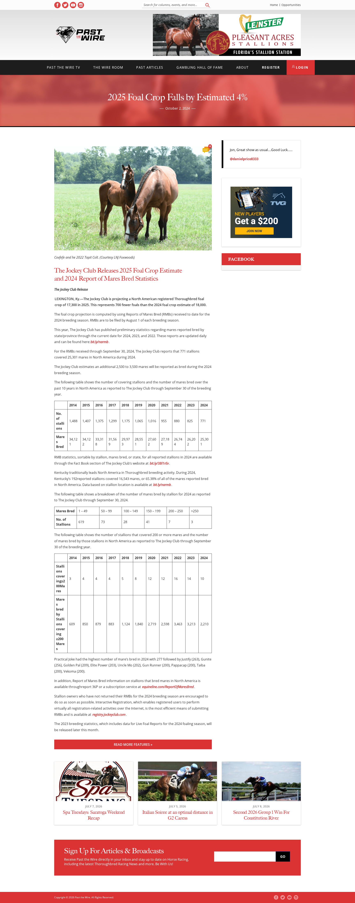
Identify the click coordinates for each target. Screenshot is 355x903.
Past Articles (149, 67)
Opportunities (291, 5)
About (242, 67)
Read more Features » (133, 744)
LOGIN (301, 67)
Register (271, 67)
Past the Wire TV (63, 67)
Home (274, 5)
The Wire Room (108, 67)
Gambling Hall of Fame (199, 67)
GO (282, 856)
